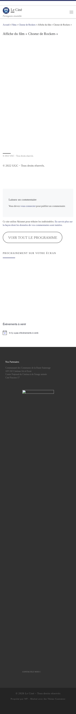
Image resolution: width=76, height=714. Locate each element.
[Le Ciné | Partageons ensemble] (6, 10)
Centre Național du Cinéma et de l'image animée (26, 374)
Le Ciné (29, 693)
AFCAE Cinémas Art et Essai (18, 371)
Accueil (6, 24)
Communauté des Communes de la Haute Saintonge (28, 368)
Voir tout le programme (32, 237)
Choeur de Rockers (27, 24)
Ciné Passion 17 (12, 377)
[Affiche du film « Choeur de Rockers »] (38, 97)
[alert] (38, 332)
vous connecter (28, 206)
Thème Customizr (56, 699)
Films (14, 24)
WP (26, 699)
